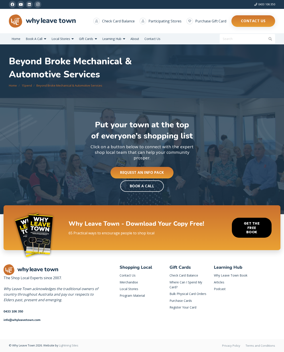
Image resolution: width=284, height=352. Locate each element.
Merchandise (129, 282)
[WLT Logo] (42, 21)
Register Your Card (183, 307)
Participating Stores (164, 21)
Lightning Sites (68, 345)
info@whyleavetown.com (22, 320)
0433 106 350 (13, 311)
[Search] (270, 39)
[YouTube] (20, 4)
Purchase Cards (181, 301)
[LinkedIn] (29, 4)
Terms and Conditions (260, 346)
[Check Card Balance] (97, 21)
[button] (44, 39)
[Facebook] (12, 4)
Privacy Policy (231, 346)
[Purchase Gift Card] (190, 21)
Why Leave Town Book (230, 275)
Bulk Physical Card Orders (188, 294)
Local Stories (129, 289)
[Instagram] (37, 4)
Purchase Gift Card (210, 21)
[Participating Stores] (144, 21)
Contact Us (128, 275)
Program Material (132, 295)
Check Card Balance (118, 21)
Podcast (220, 289)
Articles (219, 282)
